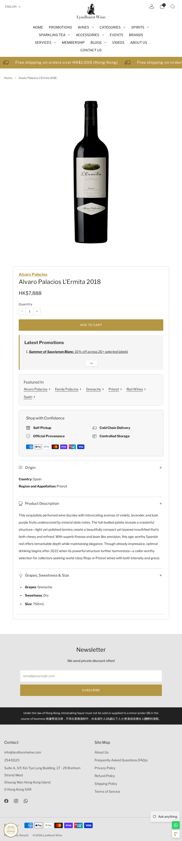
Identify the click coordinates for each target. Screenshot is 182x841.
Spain (28, 397)
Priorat (114, 389)
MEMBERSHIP (73, 42)
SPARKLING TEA (52, 35)
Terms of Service (107, 791)
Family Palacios (66, 389)
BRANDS (136, 35)
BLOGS (96, 42)
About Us (102, 752)
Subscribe (91, 690)
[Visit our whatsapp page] (26, 801)
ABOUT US (138, 42)
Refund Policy (105, 776)
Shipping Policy (106, 784)
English (10, 6)
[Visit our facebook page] (6, 801)
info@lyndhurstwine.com (22, 752)
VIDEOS (118, 42)
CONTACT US (91, 50)
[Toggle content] (91, 363)
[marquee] (91, 62)
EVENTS (116, 35)
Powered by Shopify (16, 835)
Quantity (26, 304)
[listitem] (91, 715)
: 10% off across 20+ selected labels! (78, 352)
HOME (38, 27)
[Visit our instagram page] (16, 801)
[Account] (151, 6)
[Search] (172, 6)
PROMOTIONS (60, 27)
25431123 (11, 760)
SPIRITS (137, 27)
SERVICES (43, 42)
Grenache (93, 389)
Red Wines (135, 389)
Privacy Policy (105, 768)
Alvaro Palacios (33, 274)
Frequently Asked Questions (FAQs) (121, 760)
